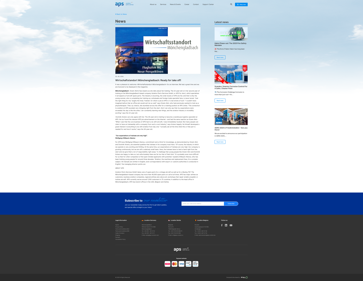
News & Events (175, 4)
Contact (196, 4)
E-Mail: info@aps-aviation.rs (175, 235)
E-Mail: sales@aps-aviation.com (150, 235)
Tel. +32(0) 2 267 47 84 (201, 231)
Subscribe (231, 203)
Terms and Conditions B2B (122, 231)
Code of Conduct (119, 233)
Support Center (208, 4)
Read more (220, 57)
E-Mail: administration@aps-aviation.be (205, 235)
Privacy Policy (119, 227)
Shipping (117, 235)
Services (163, 4)
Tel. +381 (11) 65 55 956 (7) (175, 231)
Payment (117, 237)
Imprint (117, 224)
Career (186, 4)
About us (153, 4)
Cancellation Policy (120, 239)
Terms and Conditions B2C (122, 229)
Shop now (243, 4)
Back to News (122, 14)
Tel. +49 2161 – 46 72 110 (148, 231)
